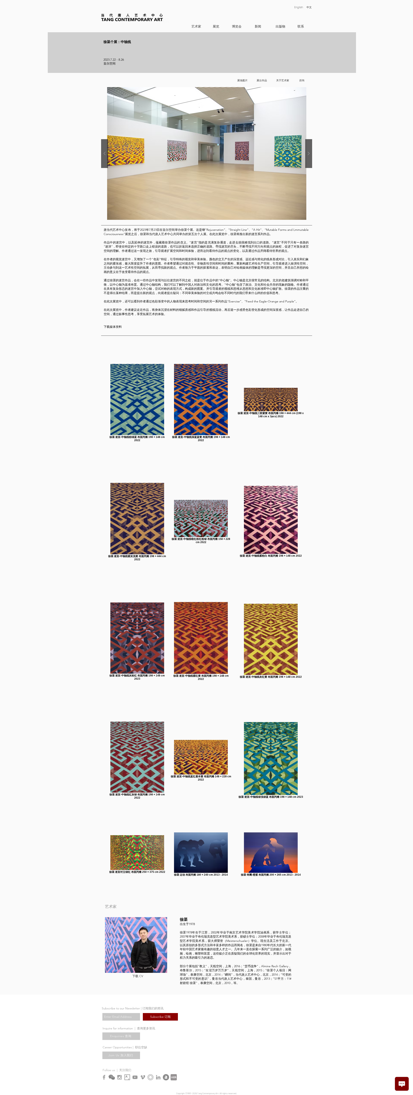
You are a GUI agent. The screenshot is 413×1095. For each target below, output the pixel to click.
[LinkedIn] (158, 1077)
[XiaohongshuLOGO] (174, 1077)
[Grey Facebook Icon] (104, 1077)
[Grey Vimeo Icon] (143, 1077)
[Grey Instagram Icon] (119, 1077)
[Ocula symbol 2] (150, 1077)
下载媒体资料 (113, 327)
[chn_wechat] (112, 1077)
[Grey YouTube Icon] (135, 1077)
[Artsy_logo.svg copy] (127, 1077)
